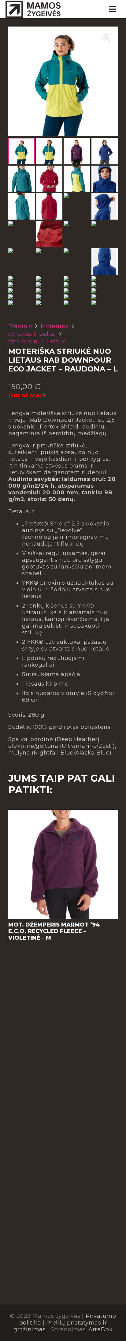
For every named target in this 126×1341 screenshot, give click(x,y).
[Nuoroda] (33, 9)
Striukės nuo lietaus (37, 341)
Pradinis (20, 326)
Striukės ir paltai (32, 334)
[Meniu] (112, 9)
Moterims (54, 326)
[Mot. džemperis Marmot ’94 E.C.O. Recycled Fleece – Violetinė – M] (63, 813)
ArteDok (100, 1329)
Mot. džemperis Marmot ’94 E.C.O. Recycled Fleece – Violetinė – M (54, 931)
